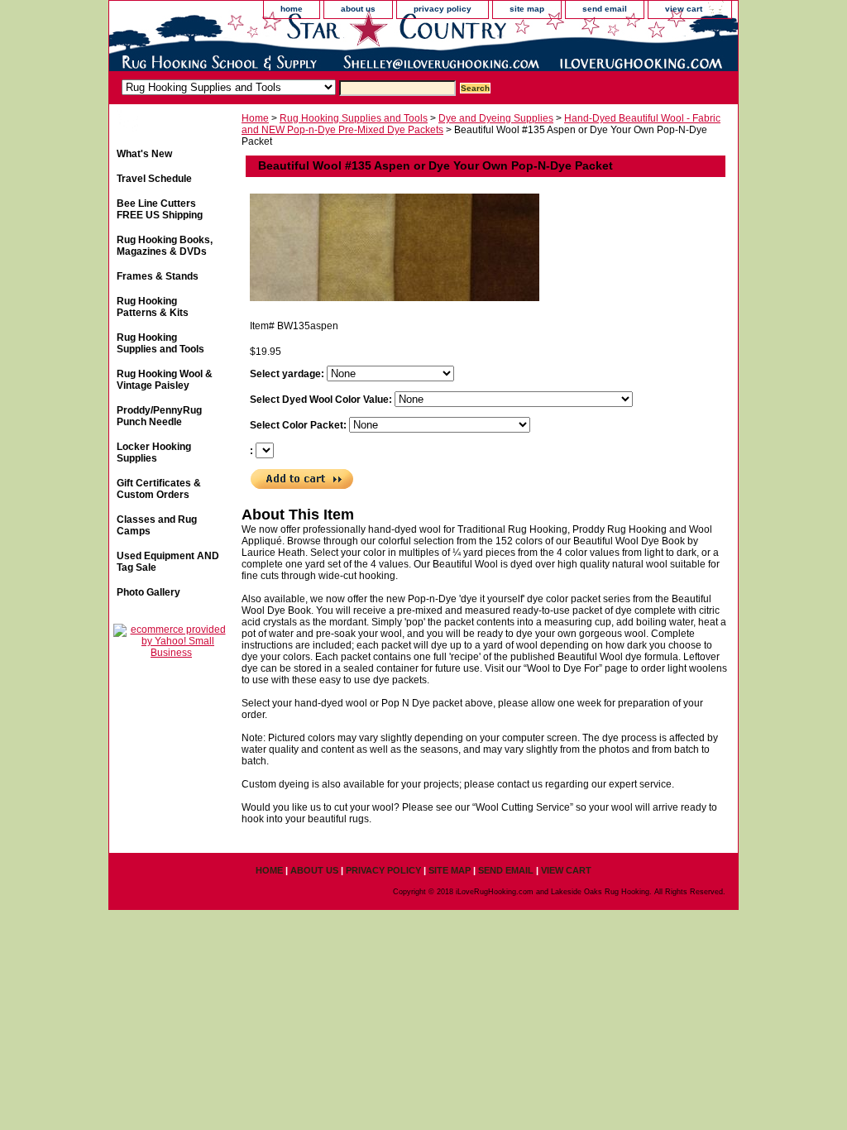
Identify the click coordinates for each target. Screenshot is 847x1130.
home (291, 8)
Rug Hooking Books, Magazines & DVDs (165, 245)
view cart (683, 8)
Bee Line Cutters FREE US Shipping (160, 209)
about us (358, 8)
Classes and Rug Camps (157, 525)
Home (255, 118)
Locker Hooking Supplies (154, 452)
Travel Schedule (154, 178)
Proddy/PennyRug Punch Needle (159, 416)
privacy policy (442, 8)
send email (604, 8)
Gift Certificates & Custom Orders (159, 488)
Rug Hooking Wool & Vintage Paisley (165, 379)
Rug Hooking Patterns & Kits (153, 306)
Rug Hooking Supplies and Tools (354, 118)
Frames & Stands (158, 276)
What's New (144, 154)
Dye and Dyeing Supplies (495, 118)
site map (527, 8)
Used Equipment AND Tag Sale (168, 561)
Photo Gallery (148, 592)
